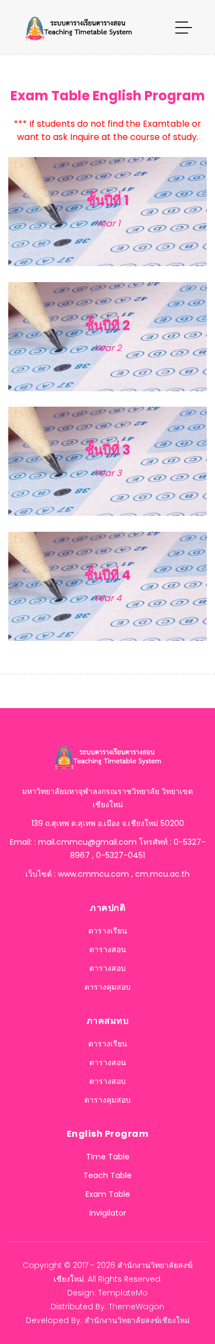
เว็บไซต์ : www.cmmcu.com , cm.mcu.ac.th (107, 873)
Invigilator (107, 1212)
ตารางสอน (107, 949)
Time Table (108, 1156)
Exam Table (107, 1194)
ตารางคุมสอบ (107, 986)
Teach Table (107, 1175)
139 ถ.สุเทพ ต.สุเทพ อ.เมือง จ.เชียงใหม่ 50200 (107, 823)
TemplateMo (123, 1292)
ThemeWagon (136, 1306)
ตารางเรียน (107, 930)
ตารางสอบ (107, 968)
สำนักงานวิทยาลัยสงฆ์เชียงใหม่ (137, 1320)
